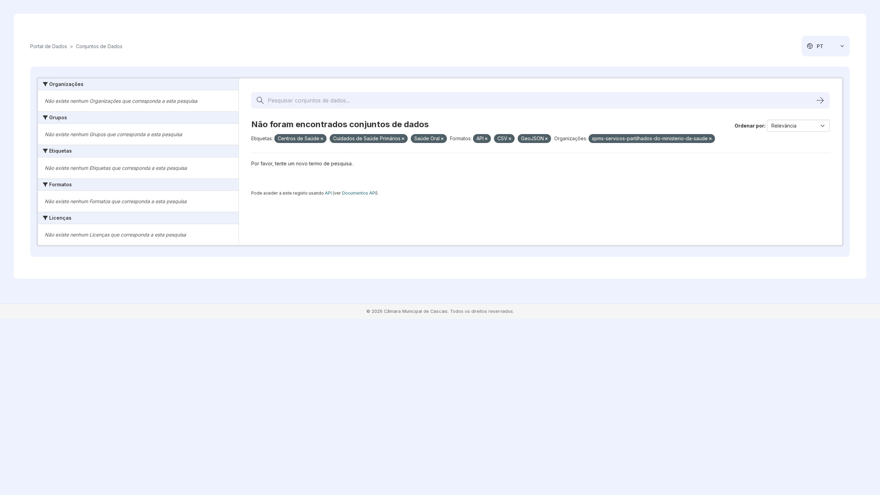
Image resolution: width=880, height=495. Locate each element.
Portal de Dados (48, 46)
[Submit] (820, 100)
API (328, 193)
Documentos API (359, 193)
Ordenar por (749, 126)
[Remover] (322, 138)
